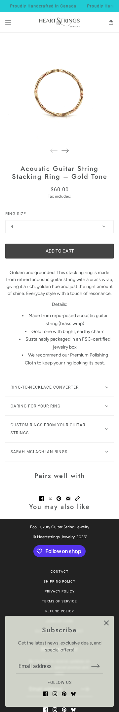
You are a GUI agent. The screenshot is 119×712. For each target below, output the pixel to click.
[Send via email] (68, 498)
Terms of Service (59, 601)
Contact (59, 571)
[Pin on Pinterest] (58, 498)
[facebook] (45, 693)
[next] (65, 150)
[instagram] (55, 693)
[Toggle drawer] (8, 22)
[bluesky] (73, 693)
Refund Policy (59, 611)
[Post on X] (50, 498)
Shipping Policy (59, 581)
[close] (106, 623)
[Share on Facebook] (41, 498)
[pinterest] (64, 693)
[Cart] (111, 22)
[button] (77, 498)
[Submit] (95, 666)
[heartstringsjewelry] (59, 22)
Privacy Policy (60, 591)
